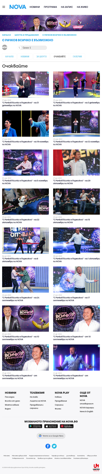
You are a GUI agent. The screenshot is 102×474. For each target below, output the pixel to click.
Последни (9, 397)
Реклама (7, 455)
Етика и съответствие (63, 458)
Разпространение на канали (39, 455)
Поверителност (18, 458)
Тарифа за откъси (58, 455)
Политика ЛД (30, 458)
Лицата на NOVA (38, 401)
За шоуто (41, 56)
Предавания (61, 401)
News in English (86, 411)
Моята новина (12, 405)
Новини (35, 7)
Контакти (81, 455)
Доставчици (70, 455)
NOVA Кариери (87, 407)
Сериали (59, 405)
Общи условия (92, 455)
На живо (82, 7)
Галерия (77, 56)
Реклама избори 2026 (19, 455)
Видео (8, 409)
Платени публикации (80, 458)
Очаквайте (60, 56)
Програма (50, 7)
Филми (58, 409)
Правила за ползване (45, 458)
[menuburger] (4, 6)
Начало (9, 56)
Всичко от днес (12, 401)
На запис (67, 7)
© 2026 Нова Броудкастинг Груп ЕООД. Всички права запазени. (24, 467)
